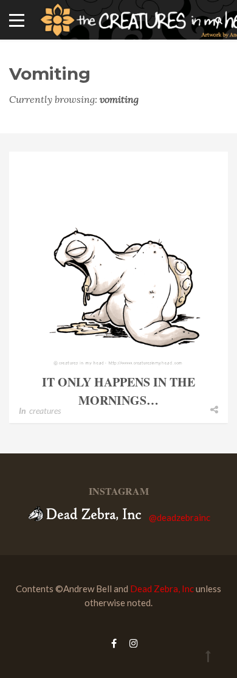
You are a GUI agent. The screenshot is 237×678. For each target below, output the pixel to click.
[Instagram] (131, 643)
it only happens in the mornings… (118, 391)
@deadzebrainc (179, 517)
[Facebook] (114, 643)
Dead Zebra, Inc (162, 588)
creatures (45, 410)
